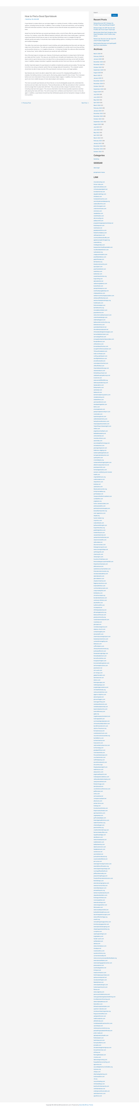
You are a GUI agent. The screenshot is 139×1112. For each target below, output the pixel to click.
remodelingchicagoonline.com (102, 922)
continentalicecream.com (101, 588)
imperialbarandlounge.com (101, 368)
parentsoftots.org (99, 827)
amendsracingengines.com (101, 883)
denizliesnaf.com (98, 786)
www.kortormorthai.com (100, 885)
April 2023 (97, 135)
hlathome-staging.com (100, 450)
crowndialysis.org (99, 460)
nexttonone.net (98, 851)
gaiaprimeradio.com (99, 675)
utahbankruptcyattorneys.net (102, 375)
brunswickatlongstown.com (101, 663)
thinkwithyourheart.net (100, 373)
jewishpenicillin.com (99, 467)
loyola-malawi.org (99, 518)
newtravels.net (98, 228)
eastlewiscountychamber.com (102, 569)
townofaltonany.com (99, 711)
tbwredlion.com (98, 1004)
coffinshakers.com (99, 646)
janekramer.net (98, 668)
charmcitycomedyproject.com (102, 636)
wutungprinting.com (99, 702)
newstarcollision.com (100, 438)
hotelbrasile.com (98, 303)
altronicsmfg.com (98, 218)
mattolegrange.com (99, 685)
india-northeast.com (99, 353)
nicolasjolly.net (98, 607)
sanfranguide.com (99, 552)
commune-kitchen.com (100, 600)
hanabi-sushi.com (99, 938)
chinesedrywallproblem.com (102, 723)
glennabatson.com (99, 578)
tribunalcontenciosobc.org (101, 571)
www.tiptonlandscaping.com (102, 926)
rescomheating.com (99, 1081)
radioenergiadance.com (100, 283)
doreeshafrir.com (98, 634)
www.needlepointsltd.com (101, 909)
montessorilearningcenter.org (102, 1011)
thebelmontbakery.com (100, 232)
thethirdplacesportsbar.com (101, 975)
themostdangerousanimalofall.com (103, 561)
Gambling (28, 19)
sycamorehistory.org (99, 953)
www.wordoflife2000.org (101, 380)
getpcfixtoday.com (99, 259)
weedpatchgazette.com (100, 404)
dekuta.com (97, 943)
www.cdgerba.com (99, 992)
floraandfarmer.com (99, 341)
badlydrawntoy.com (99, 844)
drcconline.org (98, 764)
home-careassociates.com (101, 503)
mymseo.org (97, 1069)
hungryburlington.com (100, 660)
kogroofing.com (98, 278)
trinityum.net (97, 970)
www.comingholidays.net (101, 549)
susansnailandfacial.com (100, 859)
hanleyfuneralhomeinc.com (101, 421)
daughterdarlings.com (100, 194)
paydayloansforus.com (100, 230)
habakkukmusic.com (99, 849)
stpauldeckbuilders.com (100, 895)
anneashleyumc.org (99, 890)
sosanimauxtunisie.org (100, 276)
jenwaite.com (97, 1045)
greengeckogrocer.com (100, 448)
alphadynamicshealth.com (101, 1035)
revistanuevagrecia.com (100, 627)
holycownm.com (98, 743)
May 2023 (96, 132)
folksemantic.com (99, 387)
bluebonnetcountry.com (100, 264)
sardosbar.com (98, 390)
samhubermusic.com (99, 1093)
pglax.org (96, 714)
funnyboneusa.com (99, 731)
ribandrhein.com (98, 482)
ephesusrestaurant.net (100, 977)
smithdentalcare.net (99, 1088)
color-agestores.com (99, 513)
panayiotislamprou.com (100, 288)
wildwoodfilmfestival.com (101, 298)
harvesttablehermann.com (101, 334)
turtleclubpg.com (98, 747)
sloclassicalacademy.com (101, 573)
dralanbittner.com (99, 399)
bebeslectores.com (99, 324)
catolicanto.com (98, 486)
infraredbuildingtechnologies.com (103, 332)
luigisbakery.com (98, 936)
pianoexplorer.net (99, 965)
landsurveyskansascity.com (101, 893)
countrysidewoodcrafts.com (101, 237)
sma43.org (97, 919)
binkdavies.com (98, 593)
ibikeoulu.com (98, 643)
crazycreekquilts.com (100, 590)
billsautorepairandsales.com (102, 1006)
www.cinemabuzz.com (100, 946)
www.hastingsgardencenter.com (103, 963)
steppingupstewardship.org (101, 929)
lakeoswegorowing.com (100, 1059)
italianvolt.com (98, 392)
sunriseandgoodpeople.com (102, 721)
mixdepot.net (97, 948)
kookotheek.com (98, 286)
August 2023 (97, 124)
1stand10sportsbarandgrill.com (102, 426)
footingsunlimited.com (100, 897)
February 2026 (98, 56)
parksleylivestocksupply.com (102, 508)
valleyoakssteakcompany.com (102, 779)
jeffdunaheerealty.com (100, 873)
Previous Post (26, 102)
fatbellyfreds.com (99, 982)
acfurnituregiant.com (99, 206)
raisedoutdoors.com (99, 370)
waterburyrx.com (98, 769)
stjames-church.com (99, 629)
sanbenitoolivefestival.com (101, 537)
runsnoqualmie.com (99, 900)
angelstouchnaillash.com (101, 431)
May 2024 (96, 100)
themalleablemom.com (100, 656)
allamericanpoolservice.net (101, 465)
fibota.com (97, 989)
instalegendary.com (99, 245)
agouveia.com (98, 1064)
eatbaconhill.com (98, 220)
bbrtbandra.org (98, 261)
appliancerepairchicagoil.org (102, 240)
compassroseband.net (100, 798)
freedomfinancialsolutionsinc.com (103, 878)
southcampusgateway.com (101, 290)
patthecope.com (98, 791)
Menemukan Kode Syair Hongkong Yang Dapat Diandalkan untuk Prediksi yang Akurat (105, 34)
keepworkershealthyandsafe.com (103, 247)
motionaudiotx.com (99, 1076)
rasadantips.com (98, 213)
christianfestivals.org (100, 689)
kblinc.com (97, 407)
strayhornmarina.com (100, 581)
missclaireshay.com (99, 182)
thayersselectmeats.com (101, 810)
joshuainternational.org (100, 856)
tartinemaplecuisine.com (101, 665)
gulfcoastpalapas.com (100, 818)
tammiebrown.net (99, 677)
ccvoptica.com (98, 931)
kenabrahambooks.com (100, 598)
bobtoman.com (98, 274)
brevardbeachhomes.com (101, 346)
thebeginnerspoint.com (100, 547)
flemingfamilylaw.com (100, 1055)
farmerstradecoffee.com (100, 832)
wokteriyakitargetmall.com (101, 452)
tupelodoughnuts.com (100, 416)
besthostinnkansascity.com (101, 1086)
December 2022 (98, 146)
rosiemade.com (98, 414)
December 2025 (98, 62)
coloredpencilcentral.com (101, 363)
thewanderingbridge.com (101, 653)
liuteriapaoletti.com (99, 718)
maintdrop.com (98, 271)
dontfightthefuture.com (100, 358)
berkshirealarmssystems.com (102, 394)
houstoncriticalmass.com (101, 559)
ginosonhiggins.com (99, 699)
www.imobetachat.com (100, 839)
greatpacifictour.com (99, 750)
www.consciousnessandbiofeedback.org (105, 958)
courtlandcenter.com (99, 757)
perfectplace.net (98, 494)
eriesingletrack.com (99, 409)
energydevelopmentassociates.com (104, 339)
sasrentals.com (98, 440)
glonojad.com (97, 624)
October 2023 (98, 119)
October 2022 (97, 151)
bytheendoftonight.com (100, 525)
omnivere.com (98, 211)
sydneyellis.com (98, 457)
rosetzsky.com (98, 622)
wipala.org (97, 515)
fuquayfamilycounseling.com (102, 1062)
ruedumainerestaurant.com (101, 619)
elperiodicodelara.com (100, 187)
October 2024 (98, 86)
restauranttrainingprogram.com (102, 462)
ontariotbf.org (97, 242)
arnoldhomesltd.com (99, 361)
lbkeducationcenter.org (100, 489)
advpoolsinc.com (98, 772)
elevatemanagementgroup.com (102, 1047)
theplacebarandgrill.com (100, 767)
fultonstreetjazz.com (99, 305)
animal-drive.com (99, 803)
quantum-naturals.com (100, 1009)
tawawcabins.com (99, 385)
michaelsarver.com (99, 445)
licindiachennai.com (99, 191)
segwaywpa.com (98, 815)
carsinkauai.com (98, 1025)
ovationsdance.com (99, 479)
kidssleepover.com (99, 225)
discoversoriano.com (100, 544)
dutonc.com (97, 680)
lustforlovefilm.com (99, 605)
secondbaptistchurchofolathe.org (103, 1067)
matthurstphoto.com (99, 1018)
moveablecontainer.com (100, 310)
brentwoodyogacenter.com (101, 924)
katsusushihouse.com (100, 614)
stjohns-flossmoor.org (100, 728)
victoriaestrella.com (99, 752)
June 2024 (97, 97)
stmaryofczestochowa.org (101, 648)
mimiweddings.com (99, 1084)
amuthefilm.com (98, 602)
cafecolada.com (98, 542)
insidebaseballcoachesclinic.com (103, 1023)
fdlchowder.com (98, 907)
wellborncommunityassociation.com (104, 295)
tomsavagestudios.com (100, 469)
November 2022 (98, 149)
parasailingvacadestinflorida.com (103, 1030)
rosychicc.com (98, 520)
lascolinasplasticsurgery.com (102, 914)
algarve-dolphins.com (100, 694)
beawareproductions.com (101, 639)
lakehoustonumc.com (100, 847)
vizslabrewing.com (99, 397)
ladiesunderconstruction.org (102, 322)
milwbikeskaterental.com (101, 706)
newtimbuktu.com (99, 216)
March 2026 (97, 53)
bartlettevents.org (99, 307)
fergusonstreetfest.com (100, 1013)
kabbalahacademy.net (100, 433)
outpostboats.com (99, 523)
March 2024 (97, 105)
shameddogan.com (99, 825)
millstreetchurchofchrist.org (102, 1028)
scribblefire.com (98, 498)
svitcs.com (97, 793)
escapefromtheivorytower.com (102, 349)
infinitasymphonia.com (100, 610)
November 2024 (98, 83)
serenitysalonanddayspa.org (102, 201)
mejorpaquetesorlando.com (101, 423)
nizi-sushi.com (98, 670)
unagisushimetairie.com (100, 254)
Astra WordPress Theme (86, 1105)
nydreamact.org (98, 252)
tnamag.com (97, 805)
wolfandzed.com (98, 941)
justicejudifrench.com (100, 651)
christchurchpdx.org (99, 595)
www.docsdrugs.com (100, 902)
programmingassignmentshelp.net (103, 223)
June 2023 (97, 130)
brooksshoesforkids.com (101, 808)
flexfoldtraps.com (99, 880)
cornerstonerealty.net (100, 955)
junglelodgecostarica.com (101, 687)
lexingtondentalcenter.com (101, 455)
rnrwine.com (97, 1057)
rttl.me (95, 1079)
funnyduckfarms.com (100, 1042)
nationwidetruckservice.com (102, 745)
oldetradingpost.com (99, 320)
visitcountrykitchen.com (100, 692)
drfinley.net (97, 1052)
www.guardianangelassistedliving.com (104, 996)
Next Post (85, 102)
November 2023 (98, 116)
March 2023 (97, 138)
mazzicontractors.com (100, 972)
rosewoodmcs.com (99, 951)
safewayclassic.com (99, 235)
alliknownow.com (98, 566)
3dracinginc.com (98, 556)
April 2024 (97, 102)
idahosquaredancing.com (101, 382)
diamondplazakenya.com (101, 1001)
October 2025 (97, 67)
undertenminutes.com (100, 208)
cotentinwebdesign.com (100, 317)
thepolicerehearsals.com (101, 564)
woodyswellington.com (100, 980)
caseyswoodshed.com (100, 781)
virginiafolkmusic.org (100, 477)
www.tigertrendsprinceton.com (102, 864)
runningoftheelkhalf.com (100, 871)
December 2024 (98, 81)
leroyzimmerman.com (100, 1050)
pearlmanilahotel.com (100, 269)
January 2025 (97, 78)
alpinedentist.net (98, 281)
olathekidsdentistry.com (100, 419)
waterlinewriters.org (99, 822)
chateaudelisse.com (99, 293)
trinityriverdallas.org (99, 491)
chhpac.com (97, 1071)
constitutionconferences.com (102, 789)
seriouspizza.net (98, 796)
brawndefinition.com (99, 585)
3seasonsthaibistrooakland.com (103, 496)
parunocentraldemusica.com (102, 994)
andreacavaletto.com (99, 506)
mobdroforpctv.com (99, 532)
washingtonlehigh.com (100, 934)
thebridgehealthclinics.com (101, 820)
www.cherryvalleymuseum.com (102, 315)
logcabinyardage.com (100, 834)
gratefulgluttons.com (99, 530)
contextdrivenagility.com (101, 641)
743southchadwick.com (100, 351)
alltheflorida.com (98, 1021)
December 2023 (98, 113)
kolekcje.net (97, 484)
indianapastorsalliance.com (101, 776)
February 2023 (98, 140)
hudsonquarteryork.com (100, 987)
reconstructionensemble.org (102, 735)
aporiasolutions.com (99, 813)
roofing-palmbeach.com (100, 356)
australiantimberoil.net (100, 327)
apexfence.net (98, 1096)
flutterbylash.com (99, 1038)
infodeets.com (98, 196)
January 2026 (97, 59)
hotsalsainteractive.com (100, 199)
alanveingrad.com (99, 697)
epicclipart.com (98, 266)
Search (96, 12)
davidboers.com (98, 837)
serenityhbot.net (98, 854)
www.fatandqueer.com (100, 888)
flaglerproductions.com (100, 583)
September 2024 (98, 89)
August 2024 (97, 91)
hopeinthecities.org (99, 527)
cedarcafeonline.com (100, 203)
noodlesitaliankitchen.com (101, 249)
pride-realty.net (98, 1033)
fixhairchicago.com (99, 784)
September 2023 (98, 121)
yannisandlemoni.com (100, 402)
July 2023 (96, 127)
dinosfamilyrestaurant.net (101, 329)
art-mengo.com (98, 673)
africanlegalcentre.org (100, 612)
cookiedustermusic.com (100, 733)
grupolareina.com (99, 312)
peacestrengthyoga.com (100, 876)
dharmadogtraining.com (100, 1074)
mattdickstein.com (99, 842)
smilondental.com (99, 436)
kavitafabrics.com (99, 738)
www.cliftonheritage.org (100, 917)
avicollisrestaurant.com (100, 762)
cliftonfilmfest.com (99, 365)
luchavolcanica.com (99, 740)
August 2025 (97, 72)
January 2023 (97, 143)
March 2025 (97, 75)
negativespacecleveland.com (102, 716)
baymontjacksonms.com (100, 709)
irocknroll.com (98, 378)
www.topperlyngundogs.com (102, 868)
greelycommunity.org (100, 617)
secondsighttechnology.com (102, 443)
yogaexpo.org (97, 501)
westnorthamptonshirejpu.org (102, 300)
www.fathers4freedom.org (101, 866)
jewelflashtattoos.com (100, 257)
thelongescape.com (99, 682)
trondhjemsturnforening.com (102, 999)
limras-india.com (98, 184)
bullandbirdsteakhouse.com (101, 912)
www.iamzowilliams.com (100, 960)
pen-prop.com (98, 861)
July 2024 (96, 94)
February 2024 (98, 108)
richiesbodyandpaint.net (100, 189)
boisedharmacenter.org (100, 511)
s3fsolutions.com (98, 344)
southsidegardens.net (100, 967)
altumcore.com (98, 801)
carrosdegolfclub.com (100, 336)
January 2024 (97, 111)
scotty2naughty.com (99, 631)
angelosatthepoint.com (100, 774)
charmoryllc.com (98, 554)
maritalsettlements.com (100, 704)
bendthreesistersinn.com (101, 726)
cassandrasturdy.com (100, 535)
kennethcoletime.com (100, 658)
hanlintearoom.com (99, 1040)
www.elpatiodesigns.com (101, 984)
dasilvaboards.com (99, 576)
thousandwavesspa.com (100, 755)
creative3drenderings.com (101, 830)
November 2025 (98, 64)
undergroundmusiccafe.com (102, 1091)
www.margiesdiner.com (100, 905)
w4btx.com (97, 428)
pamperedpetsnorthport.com (102, 411)
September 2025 (98, 70)
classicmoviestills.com (100, 540)
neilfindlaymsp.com (99, 760)
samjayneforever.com (100, 1016)
